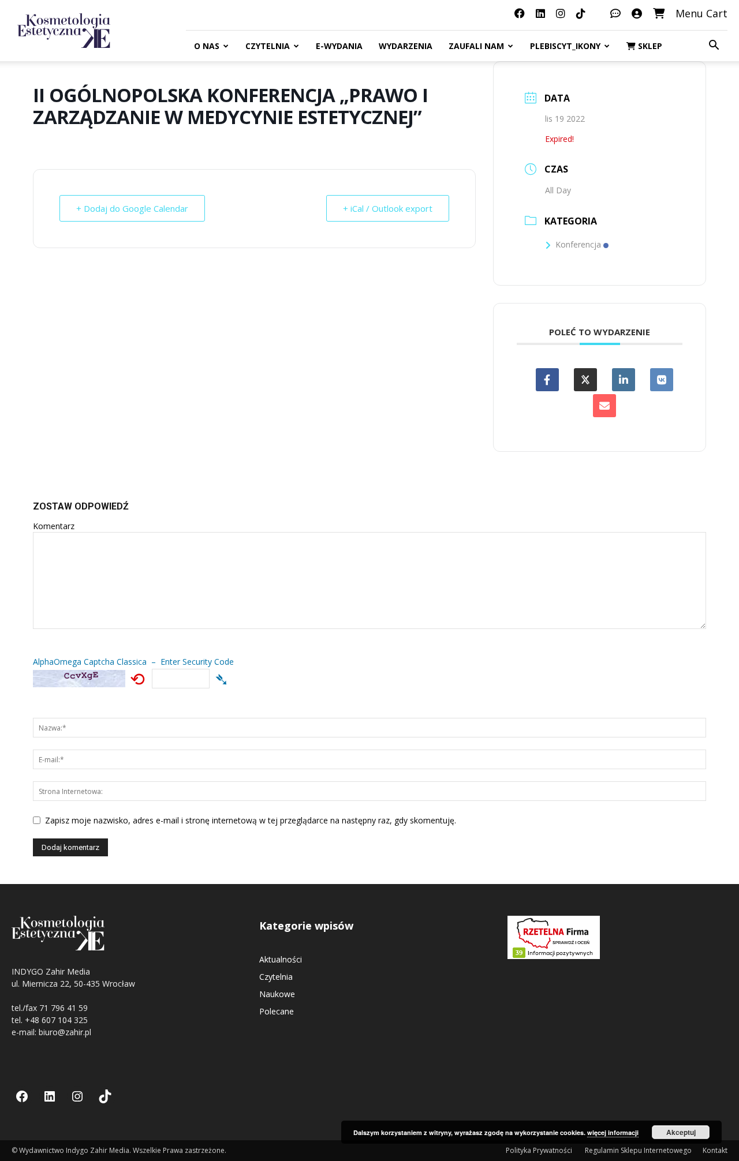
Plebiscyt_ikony (565, 45)
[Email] (604, 405)
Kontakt (715, 1150)
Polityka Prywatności (540, 1150)
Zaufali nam (476, 45)
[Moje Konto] (637, 13)
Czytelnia (267, 45)
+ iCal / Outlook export (387, 208)
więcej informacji (613, 1132)
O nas (206, 45)
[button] (713, 46)
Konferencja (578, 244)
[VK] (661, 379)
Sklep (649, 45)
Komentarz (53, 525)
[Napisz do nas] (615, 13)
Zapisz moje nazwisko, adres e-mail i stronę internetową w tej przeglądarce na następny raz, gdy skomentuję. (250, 820)
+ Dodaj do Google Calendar (132, 208)
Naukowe (277, 993)
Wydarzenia (405, 45)
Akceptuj (681, 1132)
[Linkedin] (623, 379)
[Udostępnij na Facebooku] (547, 379)
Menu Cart (701, 13)
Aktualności (280, 959)
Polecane (276, 1011)
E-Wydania (339, 45)
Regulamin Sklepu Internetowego (638, 1150)
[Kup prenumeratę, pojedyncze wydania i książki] (659, 13)
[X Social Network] (585, 379)
